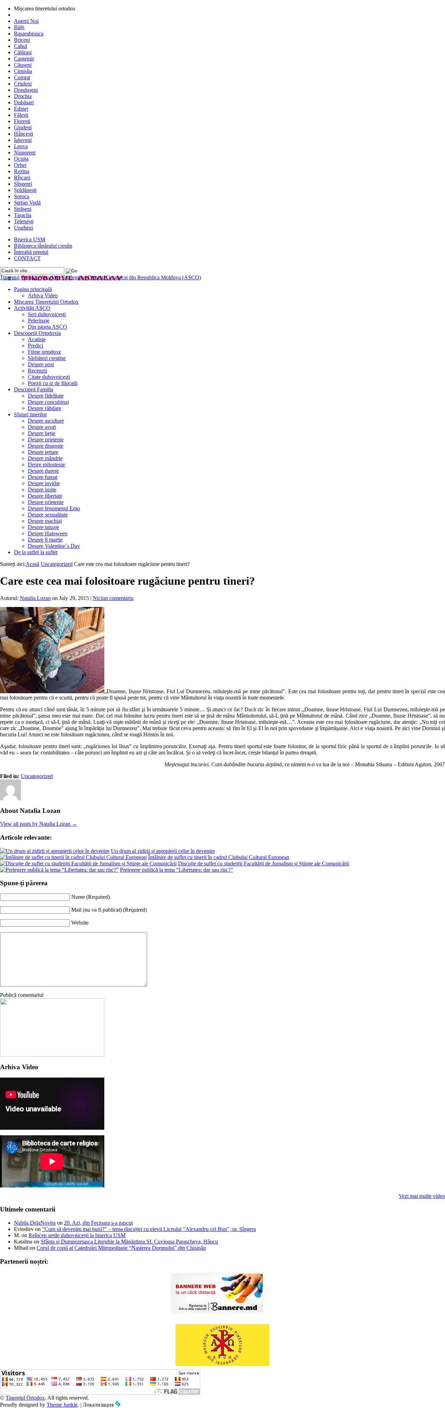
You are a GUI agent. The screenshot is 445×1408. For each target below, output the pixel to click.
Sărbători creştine (47, 358)
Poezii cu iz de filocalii (53, 383)
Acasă (32, 564)
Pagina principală (33, 289)
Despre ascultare (46, 421)
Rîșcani (22, 178)
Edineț (21, 109)
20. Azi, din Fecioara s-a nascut (98, 1223)
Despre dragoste (45, 446)
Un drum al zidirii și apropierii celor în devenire (163, 851)
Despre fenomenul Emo (54, 508)
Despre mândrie (45, 458)
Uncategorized (57, 564)
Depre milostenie (46, 464)
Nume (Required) (90, 897)
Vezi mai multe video (422, 1196)
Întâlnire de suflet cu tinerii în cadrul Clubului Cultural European (218, 857)
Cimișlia (23, 71)
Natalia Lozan (35, 598)
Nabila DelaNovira (35, 1223)
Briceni (22, 40)
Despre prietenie (46, 439)
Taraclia (22, 215)
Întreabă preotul (31, 252)
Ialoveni (23, 140)
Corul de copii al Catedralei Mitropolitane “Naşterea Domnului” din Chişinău (121, 1248)
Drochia (23, 96)
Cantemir (24, 59)
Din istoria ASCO (47, 327)
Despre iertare (43, 452)
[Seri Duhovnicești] (52, 1055)
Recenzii (37, 371)
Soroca (21, 196)
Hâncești (23, 134)
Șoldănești (25, 190)
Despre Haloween (47, 533)
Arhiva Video (43, 295)
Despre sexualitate (48, 515)
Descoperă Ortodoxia (37, 333)
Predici (35, 346)
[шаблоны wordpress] (118, 1405)
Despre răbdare (44, 408)
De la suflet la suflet (35, 552)
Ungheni (23, 228)
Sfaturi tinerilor (30, 414)
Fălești (21, 115)
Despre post (41, 364)
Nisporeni (24, 152)
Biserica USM (29, 239)
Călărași (23, 52)
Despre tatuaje (43, 527)
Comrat (22, 77)
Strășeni (22, 209)
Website (80, 923)
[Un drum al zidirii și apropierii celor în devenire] (55, 851)
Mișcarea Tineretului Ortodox (46, 302)
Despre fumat (42, 477)
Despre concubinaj (48, 402)
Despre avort (42, 427)
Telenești (23, 221)
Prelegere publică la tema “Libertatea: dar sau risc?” (176, 870)
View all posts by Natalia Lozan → (38, 824)
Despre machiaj (45, 521)
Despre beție (41, 433)
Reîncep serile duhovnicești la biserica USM (77, 1235)
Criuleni (23, 84)
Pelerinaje (38, 320)
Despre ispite (42, 490)
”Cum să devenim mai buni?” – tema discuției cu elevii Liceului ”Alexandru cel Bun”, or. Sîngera (149, 1229)
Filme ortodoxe (44, 352)
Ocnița (21, 159)
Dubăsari (24, 102)
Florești (22, 121)
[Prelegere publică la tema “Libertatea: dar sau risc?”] (59, 870)
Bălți (19, 27)
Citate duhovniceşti (49, 377)
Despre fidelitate (46, 396)
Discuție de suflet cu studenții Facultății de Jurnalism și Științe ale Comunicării (263, 863)
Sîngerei (23, 184)
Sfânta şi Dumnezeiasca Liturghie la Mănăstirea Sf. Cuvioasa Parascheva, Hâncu (129, 1242)
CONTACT (27, 258)
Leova (21, 146)
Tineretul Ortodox (100, 277)
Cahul (20, 46)
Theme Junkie (62, 1405)
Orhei (20, 165)
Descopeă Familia (33, 389)
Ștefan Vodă (27, 203)
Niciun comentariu (113, 598)
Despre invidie (44, 483)
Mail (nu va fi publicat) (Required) (109, 910)
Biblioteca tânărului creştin (43, 246)
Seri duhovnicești (47, 314)
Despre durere (43, 471)
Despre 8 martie (45, 540)
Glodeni (23, 127)
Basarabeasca (28, 34)
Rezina (21, 171)
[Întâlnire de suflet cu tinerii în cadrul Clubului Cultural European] (73, 857)
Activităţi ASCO (32, 308)
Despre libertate (45, 496)
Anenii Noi (26, 21)
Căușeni (23, 65)
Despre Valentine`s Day (54, 546)
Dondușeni (26, 90)
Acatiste (37, 339)
